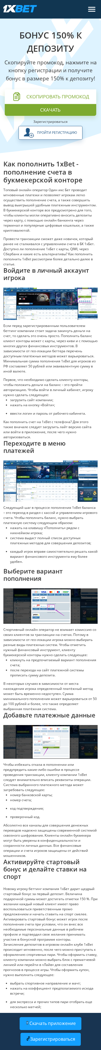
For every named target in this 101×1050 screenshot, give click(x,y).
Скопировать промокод (57, 96)
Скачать (50, 110)
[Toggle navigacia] (92, 9)
